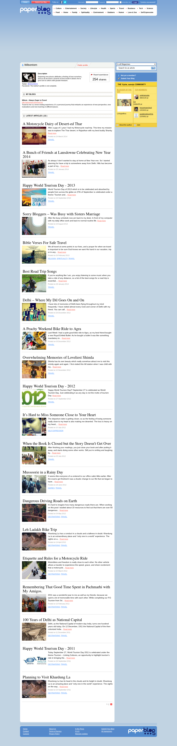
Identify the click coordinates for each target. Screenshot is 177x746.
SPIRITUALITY (62, 259)
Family (74, 12)
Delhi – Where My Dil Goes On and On (53, 299)
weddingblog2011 (146, 114)
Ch (134, 102)
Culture (59, 8)
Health (103, 8)
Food (58, 12)
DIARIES (51, 488)
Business (131, 8)
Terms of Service (55, 731)
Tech (141, 8)
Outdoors (111, 12)
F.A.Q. (77, 731)
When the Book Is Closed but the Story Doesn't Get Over (67, 443)
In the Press (79, 729)
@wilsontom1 (33, 84)
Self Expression (147, 12)
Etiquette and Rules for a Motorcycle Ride (55, 558)
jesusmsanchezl (146, 108)
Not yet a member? (128, 75)
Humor (121, 12)
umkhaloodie (144, 95)
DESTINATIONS (54, 517)
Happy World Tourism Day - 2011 (49, 648)
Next (111, 704)
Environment (98, 12)
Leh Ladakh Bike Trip (40, 529)
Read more (52, 133)
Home (25, 2)
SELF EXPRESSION (55, 431)
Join (138, 125)
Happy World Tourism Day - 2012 (49, 386)
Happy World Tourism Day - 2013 (49, 185)
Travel (121, 8)
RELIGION (52, 259)
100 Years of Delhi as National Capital (52, 619)
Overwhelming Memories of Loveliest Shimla (58, 357)
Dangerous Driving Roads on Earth (50, 500)
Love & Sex (132, 12)
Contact (26, 731)
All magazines (106, 731)
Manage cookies (81, 734)
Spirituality (85, 12)
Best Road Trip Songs (40, 271)
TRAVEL (51, 140)
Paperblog (35, 10)
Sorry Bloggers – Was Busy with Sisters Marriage (61, 213)
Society (83, 8)
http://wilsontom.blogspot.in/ (32, 102)
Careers (26, 734)
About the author (125, 125)
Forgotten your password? (148, 2)
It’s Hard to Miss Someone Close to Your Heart (59, 414)
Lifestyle (93, 8)
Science (150, 8)
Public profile (83, 65)
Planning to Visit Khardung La (46, 677)
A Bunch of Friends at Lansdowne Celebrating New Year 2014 (66, 154)
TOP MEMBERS (141, 90)
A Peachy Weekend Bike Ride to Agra (52, 328)
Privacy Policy (54, 734)
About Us (52, 729)
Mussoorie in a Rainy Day (43, 472)
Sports (112, 8)
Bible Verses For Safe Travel (45, 242)
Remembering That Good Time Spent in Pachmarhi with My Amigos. (66, 588)
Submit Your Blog (127, 78)
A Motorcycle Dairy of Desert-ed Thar (52, 123)
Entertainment (71, 8)
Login (135, 2)
